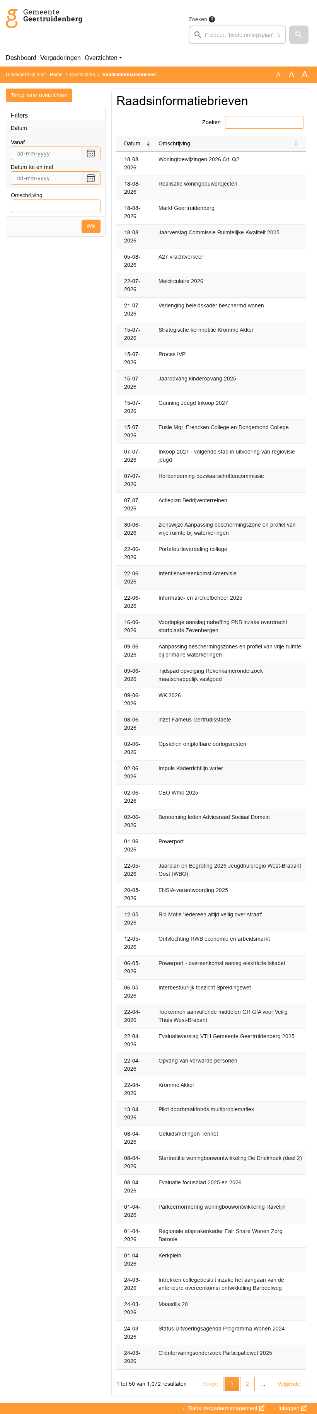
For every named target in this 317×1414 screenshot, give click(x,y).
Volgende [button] (289, 1384)
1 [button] (234, 1383)
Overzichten (101, 58)
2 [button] (247, 1384)
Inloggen (289, 1408)
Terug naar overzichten (39, 95)
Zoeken (198, 19)
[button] (298, 35)
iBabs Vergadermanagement (222, 1408)
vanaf (18, 142)
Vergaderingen (60, 58)
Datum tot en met (32, 167)
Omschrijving (27, 195)
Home (56, 74)
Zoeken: (212, 122)
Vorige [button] (210, 1384)
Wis (91, 226)
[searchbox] (237, 35)
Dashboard (21, 58)
